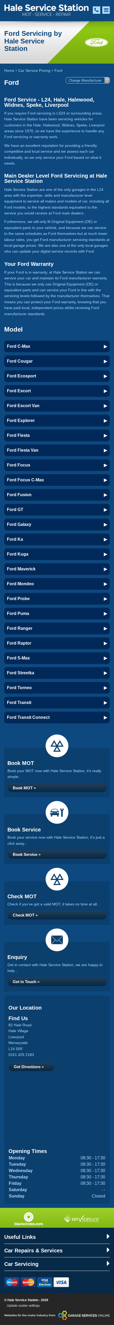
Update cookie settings (23, 1306)
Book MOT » (24, 788)
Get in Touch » (26, 981)
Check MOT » (25, 915)
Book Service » (27, 854)
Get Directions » (29, 1066)
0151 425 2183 (21, 1055)
